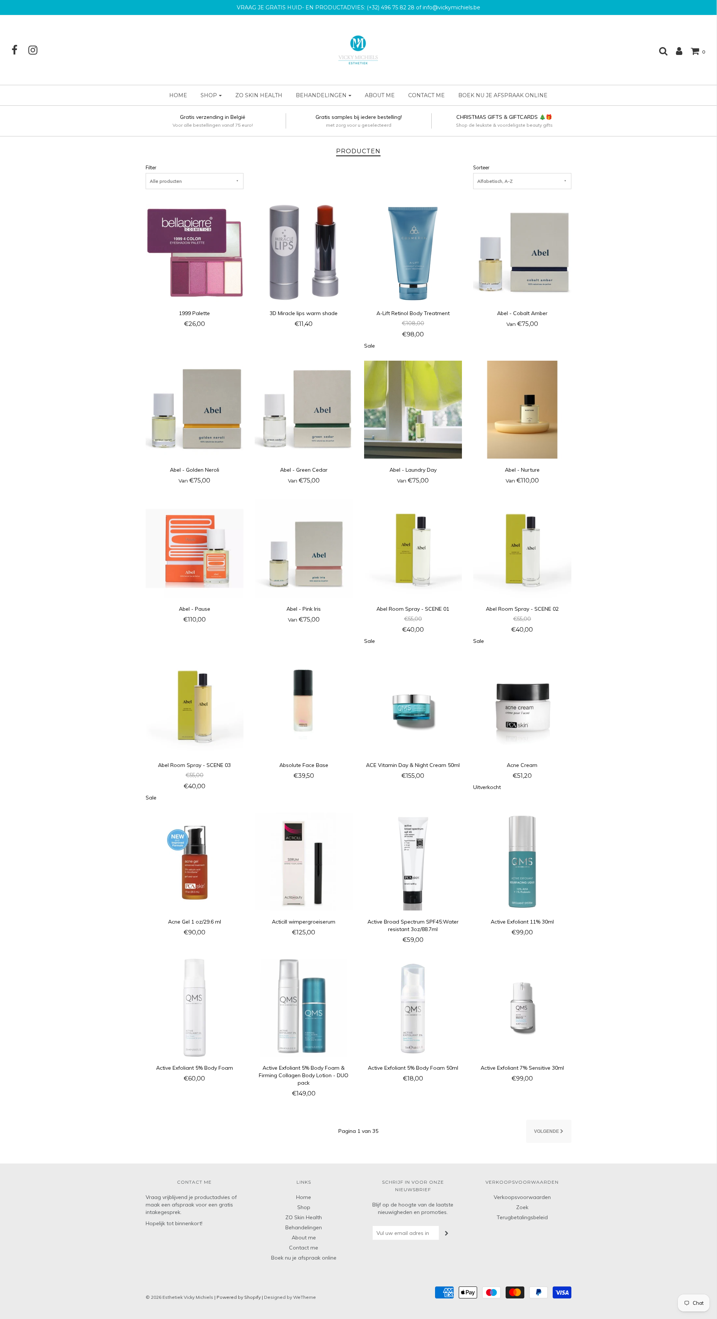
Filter (151, 167)
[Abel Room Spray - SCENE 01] (413, 548)
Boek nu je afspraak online (502, 95)
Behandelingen (303, 1227)
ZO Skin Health (258, 95)
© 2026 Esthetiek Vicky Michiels (179, 1297)
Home (178, 95)
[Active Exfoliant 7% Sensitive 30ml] (522, 1007)
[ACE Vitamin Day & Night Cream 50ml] (413, 704)
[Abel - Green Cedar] (304, 409)
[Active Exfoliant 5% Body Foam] (195, 1007)
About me (380, 95)
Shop (303, 1207)
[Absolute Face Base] (304, 704)
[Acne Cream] (522, 704)
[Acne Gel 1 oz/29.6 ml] (195, 860)
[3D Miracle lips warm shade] (304, 252)
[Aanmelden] (675, 50)
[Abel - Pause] (195, 548)
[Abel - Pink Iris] (304, 548)
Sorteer (481, 167)
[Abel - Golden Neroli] (195, 409)
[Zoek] (659, 50)
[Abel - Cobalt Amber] (522, 252)
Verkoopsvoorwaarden (522, 1197)
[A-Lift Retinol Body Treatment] (413, 252)
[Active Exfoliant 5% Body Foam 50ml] (413, 1007)
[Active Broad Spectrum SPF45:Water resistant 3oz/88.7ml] (413, 860)
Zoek (522, 1207)
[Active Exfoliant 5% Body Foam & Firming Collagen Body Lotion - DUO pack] (304, 1007)
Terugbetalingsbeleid (522, 1217)
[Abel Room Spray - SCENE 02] (522, 548)
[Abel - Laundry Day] (413, 409)
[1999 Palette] (195, 252)
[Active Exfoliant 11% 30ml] (522, 860)
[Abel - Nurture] (522, 409)
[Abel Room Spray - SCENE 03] (195, 704)
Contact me (426, 95)
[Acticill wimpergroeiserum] (304, 860)
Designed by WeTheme (290, 1297)
